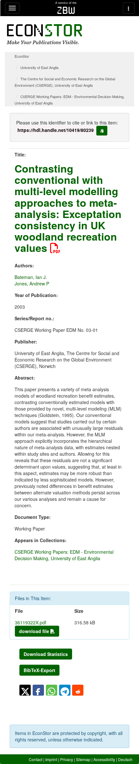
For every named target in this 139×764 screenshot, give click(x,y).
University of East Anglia (39, 67)
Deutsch (125, 759)
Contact (35, 759)
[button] (25, 690)
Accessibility (104, 759)
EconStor (22, 56)
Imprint (51, 759)
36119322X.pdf (30, 622)
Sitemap (83, 759)
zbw (66, 10)
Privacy (66, 759)
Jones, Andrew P (32, 283)
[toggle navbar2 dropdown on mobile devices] (128, 8)
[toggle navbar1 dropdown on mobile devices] (12, 8)
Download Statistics (46, 654)
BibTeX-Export (39, 670)
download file (34, 631)
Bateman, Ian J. (31, 277)
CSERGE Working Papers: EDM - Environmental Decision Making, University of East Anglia (64, 555)
